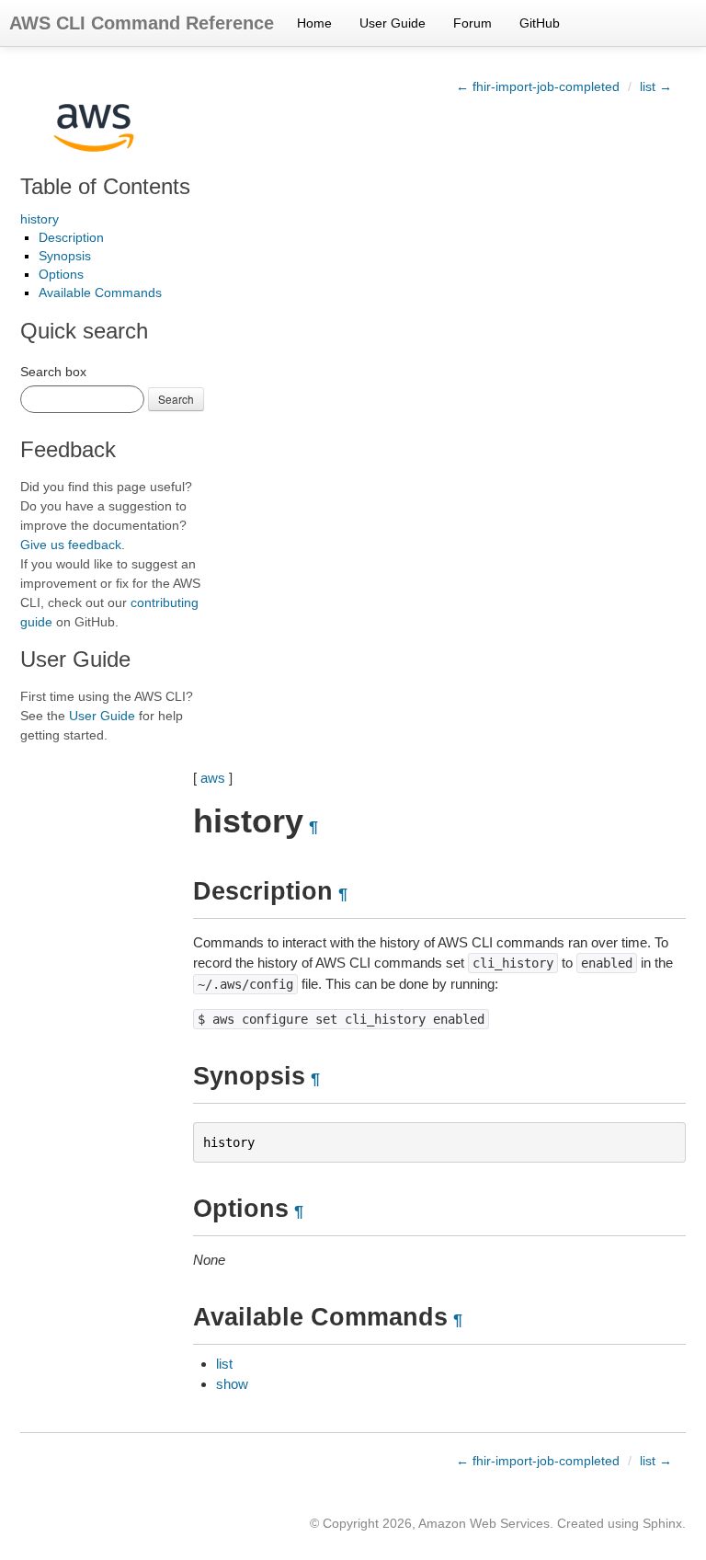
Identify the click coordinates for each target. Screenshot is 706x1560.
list (224, 1363)
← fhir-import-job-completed (538, 86)
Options (61, 274)
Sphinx (662, 1523)
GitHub (539, 23)
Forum (472, 23)
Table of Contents (105, 186)
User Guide (392, 23)
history (39, 219)
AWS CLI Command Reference (141, 23)
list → (656, 86)
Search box (53, 371)
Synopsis (65, 255)
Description (71, 237)
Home (314, 23)
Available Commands (100, 292)
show (232, 1384)
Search (176, 399)
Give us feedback (70, 544)
